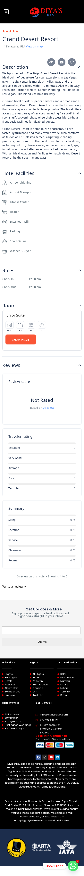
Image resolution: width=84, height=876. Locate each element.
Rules (8, 270)
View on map (34, 46)
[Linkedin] (57, 757)
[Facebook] (38, 757)
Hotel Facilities (18, 173)
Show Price (20, 339)
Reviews (11, 365)
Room (8, 306)
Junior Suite (15, 315)
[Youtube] (51, 757)
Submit (42, 642)
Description (15, 67)
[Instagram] (44, 757)
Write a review (13, 586)
